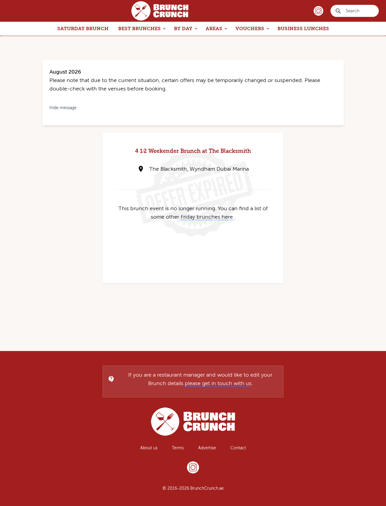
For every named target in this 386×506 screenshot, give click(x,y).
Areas (217, 28)
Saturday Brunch (83, 28)
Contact (238, 448)
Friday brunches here (207, 217)
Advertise (207, 448)
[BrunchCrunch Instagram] (193, 468)
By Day (187, 28)
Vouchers (253, 28)
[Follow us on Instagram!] (318, 11)
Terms (178, 448)
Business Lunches (303, 28)
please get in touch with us (218, 383)
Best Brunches (143, 28)
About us (148, 448)
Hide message (63, 108)
